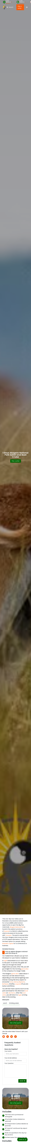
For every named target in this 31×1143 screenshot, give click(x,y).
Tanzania (8, 935)
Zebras (16, 982)
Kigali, (20, 995)
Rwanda (6, 931)
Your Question (9, 1063)
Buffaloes (5, 984)
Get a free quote (15, 1023)
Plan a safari (20, 7)
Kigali (5, 961)
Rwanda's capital (7, 943)
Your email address (10, 1058)
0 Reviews (9, 2)
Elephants (22, 982)
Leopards (18, 984)
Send (21, 1081)
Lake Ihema (11, 993)
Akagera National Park (17, 927)
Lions (11, 982)
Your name (7, 1051)
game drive (24, 969)
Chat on (21, 1140)
